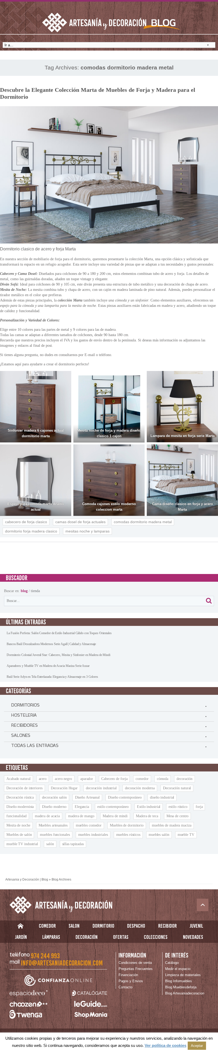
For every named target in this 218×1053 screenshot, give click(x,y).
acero (43, 779)
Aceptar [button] (197, 1046)
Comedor (47, 926)
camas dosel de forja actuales (80, 522)
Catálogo (172, 962)
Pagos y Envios (131, 981)
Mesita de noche (18, 825)
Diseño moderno (54, 807)
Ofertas (120, 937)
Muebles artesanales (53, 825)
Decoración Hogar (64, 788)
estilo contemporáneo (113, 807)
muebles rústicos (128, 835)
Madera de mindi (115, 816)
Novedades (193, 937)
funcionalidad (16, 816)
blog (24, 591)
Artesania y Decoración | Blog (26, 879)
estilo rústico (178, 807)
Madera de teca (147, 816)
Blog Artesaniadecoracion (184, 993)
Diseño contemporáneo (125, 797)
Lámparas (51, 937)
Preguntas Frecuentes (136, 969)
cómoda (162, 779)
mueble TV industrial (22, 844)
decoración (184, 779)
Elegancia (82, 807)
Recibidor (167, 926)
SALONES (20, 736)
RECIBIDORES (24, 726)
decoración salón (54, 797)
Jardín (21, 937)
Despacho (136, 926)
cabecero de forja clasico (26, 522)
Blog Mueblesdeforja (180, 987)
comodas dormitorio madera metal (143, 522)
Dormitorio (103, 926)
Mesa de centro (177, 816)
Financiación (128, 975)
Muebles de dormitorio (127, 825)
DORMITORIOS (25, 706)
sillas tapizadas (73, 844)
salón (50, 844)
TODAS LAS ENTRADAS (34, 746)
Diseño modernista (20, 807)
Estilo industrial (148, 807)
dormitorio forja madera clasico (31, 531)
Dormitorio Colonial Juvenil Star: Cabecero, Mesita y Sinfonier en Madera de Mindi (58, 655)
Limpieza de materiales (183, 975)
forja (199, 807)
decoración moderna (140, 788)
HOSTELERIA (24, 716)
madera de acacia (47, 816)
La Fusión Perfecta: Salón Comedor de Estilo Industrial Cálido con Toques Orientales (59, 633)
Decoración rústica (20, 797)
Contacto (125, 987)
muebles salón (159, 835)
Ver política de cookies (165, 1045)
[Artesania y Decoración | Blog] (109, 905)
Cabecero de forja (114, 779)
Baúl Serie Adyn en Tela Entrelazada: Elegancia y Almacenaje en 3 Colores (52, 677)
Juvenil (196, 926)
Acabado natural (18, 779)
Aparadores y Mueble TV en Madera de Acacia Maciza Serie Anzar (48, 666)
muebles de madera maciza (171, 825)
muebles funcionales (55, 835)
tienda (35, 591)
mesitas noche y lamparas (87, 531)
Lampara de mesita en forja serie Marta (182, 436)
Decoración (87, 937)
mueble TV (186, 835)
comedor (142, 779)
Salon (74, 926)
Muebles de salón (19, 835)
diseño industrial (162, 797)
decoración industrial (101, 788)
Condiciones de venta (135, 962)
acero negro (63, 779)
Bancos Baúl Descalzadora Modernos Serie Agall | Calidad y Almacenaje (51, 644)
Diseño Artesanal (87, 797)
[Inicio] (20, 927)
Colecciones (155, 937)
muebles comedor (89, 825)
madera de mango (81, 816)
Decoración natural (177, 788)
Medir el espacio (177, 969)
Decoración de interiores (24, 788)
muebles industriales (93, 835)
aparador (86, 779)
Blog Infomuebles (178, 981)
